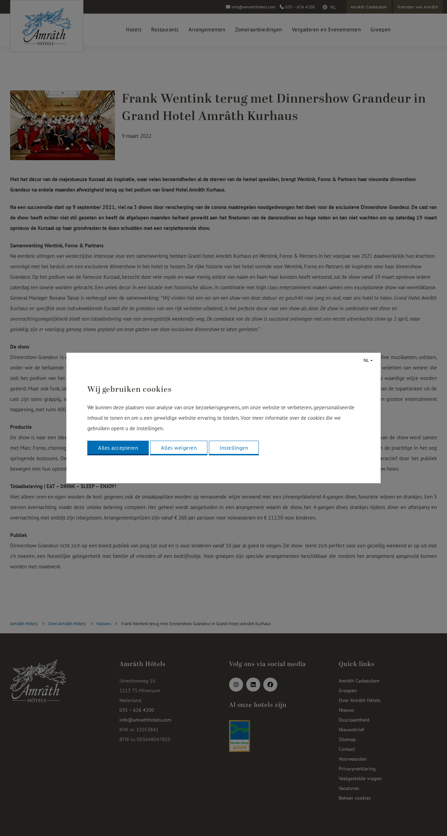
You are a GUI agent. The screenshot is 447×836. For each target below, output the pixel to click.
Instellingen (234, 448)
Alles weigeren (179, 448)
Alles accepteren (118, 448)
